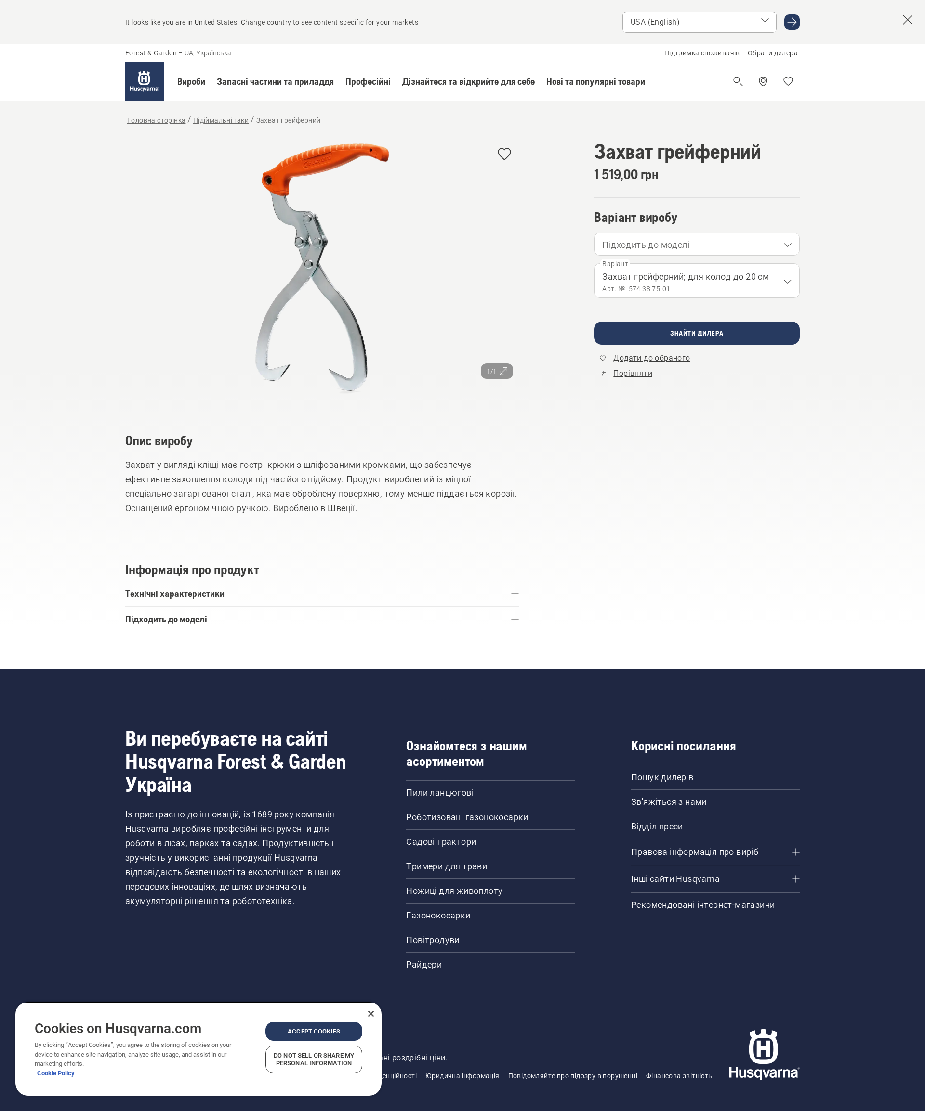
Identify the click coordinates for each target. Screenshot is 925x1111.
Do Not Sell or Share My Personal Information (314, 1059)
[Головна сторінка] (144, 81)
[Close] (371, 1014)
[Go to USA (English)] (792, 22)
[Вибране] (788, 81)
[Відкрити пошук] (738, 81)
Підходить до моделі (645, 245)
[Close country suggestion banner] (907, 19)
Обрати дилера (773, 53)
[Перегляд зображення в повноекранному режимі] (322, 273)
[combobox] (697, 244)
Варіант (615, 264)
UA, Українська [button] (208, 53)
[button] (191, 81)
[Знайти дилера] (763, 81)
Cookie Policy (56, 1073)
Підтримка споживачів (702, 53)
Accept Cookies (314, 1031)
